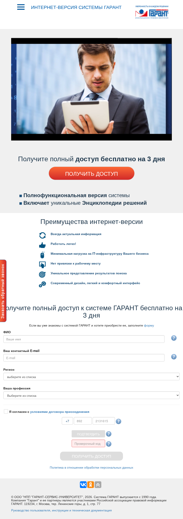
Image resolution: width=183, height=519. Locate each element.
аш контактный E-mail (21, 350)
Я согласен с (49, 411)
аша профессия (16, 388)
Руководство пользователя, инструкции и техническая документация (61, 510)
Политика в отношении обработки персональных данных (91, 467)
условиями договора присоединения (59, 411)
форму (149, 325)
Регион (8, 369)
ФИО (7, 332)
